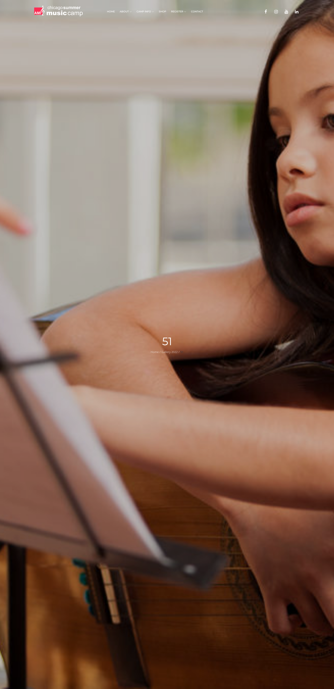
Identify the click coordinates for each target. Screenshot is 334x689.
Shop (162, 11)
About (124, 11)
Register (177, 11)
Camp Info (144, 11)
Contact (197, 11)
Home (111, 11)
